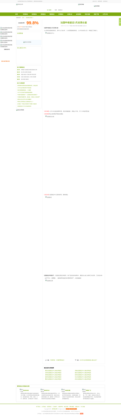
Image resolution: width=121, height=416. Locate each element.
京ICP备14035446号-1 (71, 409)
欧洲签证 (34, 14)
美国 (56, 10)
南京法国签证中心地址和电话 (83, 372)
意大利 (22, 72)
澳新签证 (52, 14)
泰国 (30, 69)
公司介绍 (105, 14)
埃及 (22, 76)
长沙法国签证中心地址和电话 (83, 377)
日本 (36, 69)
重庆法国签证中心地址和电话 (53, 379)
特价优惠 (87, 14)
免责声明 (60, 406)
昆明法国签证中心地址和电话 (53, 375)
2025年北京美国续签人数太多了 (88, 360)
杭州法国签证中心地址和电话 (83, 375)
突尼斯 (34, 76)
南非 (28, 76)
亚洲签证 (25, 14)
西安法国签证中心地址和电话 (53, 370)
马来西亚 (27, 69)
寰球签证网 (54, 409)
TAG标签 (83, 406)
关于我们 (38, 406)
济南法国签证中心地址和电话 (83, 370)
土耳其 (31, 76)
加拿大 (25, 74)
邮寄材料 (100, 1)
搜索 (71, 7)
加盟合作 (77, 406)
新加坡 (33, 69)
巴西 (28, 74)
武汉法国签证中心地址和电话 (83, 379)
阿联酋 (22, 69)
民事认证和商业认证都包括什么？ (25, 101)
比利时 (26, 72)
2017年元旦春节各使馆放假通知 (24, 92)
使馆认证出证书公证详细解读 (24, 99)
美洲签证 (43, 14)
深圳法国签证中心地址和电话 (53, 372)
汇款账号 (55, 406)
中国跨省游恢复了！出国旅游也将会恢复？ (27, 94)
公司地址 (44, 406)
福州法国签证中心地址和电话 (53, 377)
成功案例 (78, 14)
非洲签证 (60, 14)
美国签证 (60, 10)
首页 (16, 14)
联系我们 (105, 1)
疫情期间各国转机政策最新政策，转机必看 (27, 85)
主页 (23, 17)
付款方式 (94, 1)
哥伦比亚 (34, 74)
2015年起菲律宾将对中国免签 (24, 87)
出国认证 (69, 14)
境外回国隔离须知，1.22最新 (24, 90)
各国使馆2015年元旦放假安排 (24, 106)
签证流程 (66, 406)
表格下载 (96, 14)
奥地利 (29, 72)
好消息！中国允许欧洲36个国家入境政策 (27, 104)
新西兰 (27, 79)
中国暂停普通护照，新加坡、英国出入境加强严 (28, 97)
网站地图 (72, 406)
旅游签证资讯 (29, 17)
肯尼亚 (25, 76)
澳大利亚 (23, 79)
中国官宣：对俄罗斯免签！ (57, 360)
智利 (30, 74)
